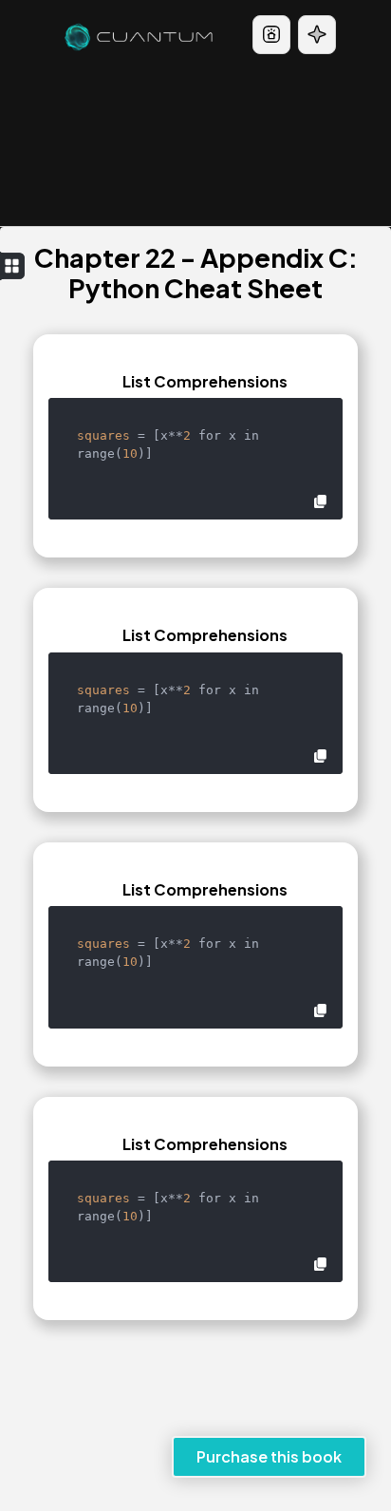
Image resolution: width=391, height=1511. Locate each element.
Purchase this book (269, 1456)
